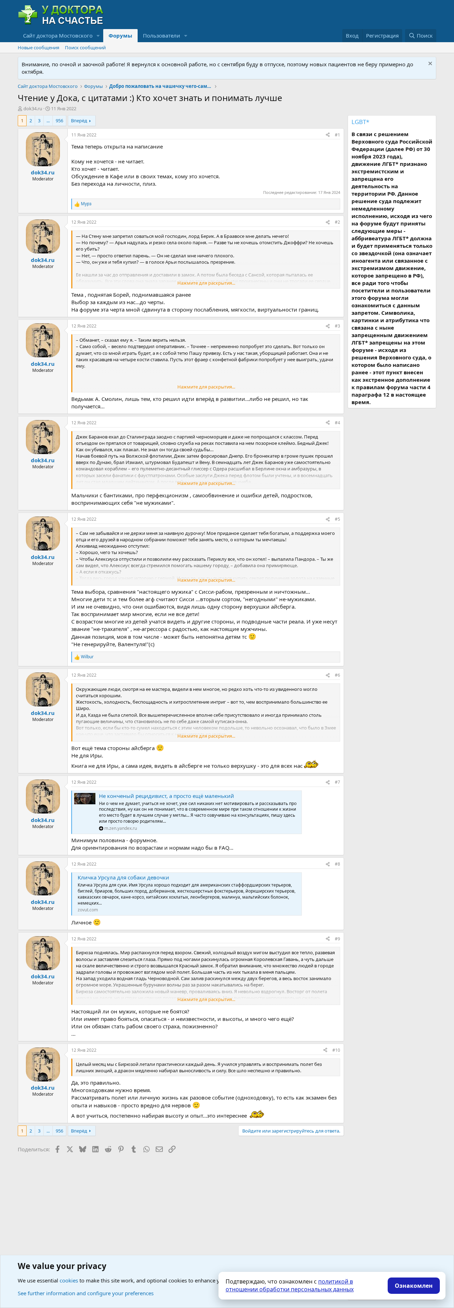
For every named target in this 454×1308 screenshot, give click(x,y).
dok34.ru (32, 108)
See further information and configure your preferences (86, 1293)
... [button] (48, 120)
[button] (98, 35)
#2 (337, 222)
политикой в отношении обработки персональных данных (290, 1285)
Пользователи (161, 35)
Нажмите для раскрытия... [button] (206, 283)
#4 (337, 423)
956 (59, 120)
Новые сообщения (38, 47)
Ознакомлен (414, 1286)
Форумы (120, 35)
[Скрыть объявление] (429, 64)
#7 (337, 782)
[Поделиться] (327, 135)
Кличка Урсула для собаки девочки (123, 877)
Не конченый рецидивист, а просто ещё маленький (166, 795)
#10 (336, 1050)
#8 (337, 864)
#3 (337, 326)
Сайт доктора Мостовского (58, 35)
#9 (337, 939)
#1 (337, 135)
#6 (337, 675)
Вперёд (79, 120)
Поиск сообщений (85, 47)
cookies (69, 1280)
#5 (337, 519)
